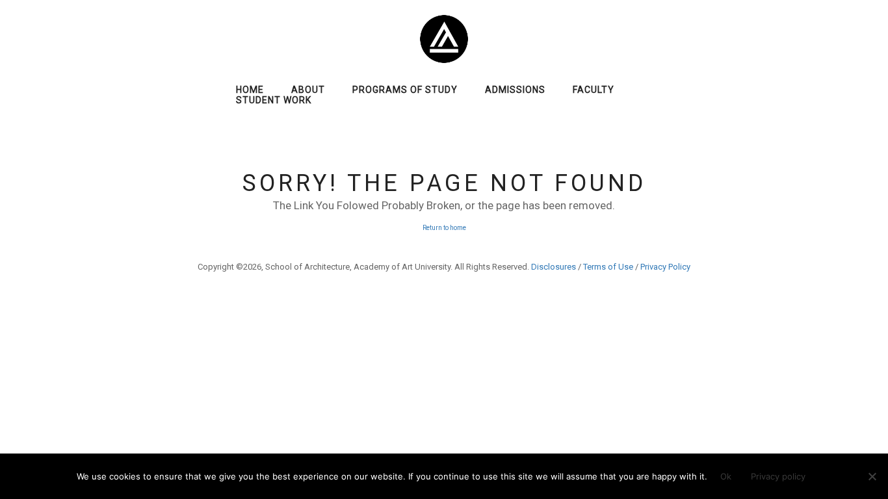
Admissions (515, 89)
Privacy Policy (665, 267)
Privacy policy (778, 476)
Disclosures (553, 267)
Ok (725, 476)
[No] (871, 476)
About (308, 89)
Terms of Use (608, 267)
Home (250, 89)
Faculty (593, 89)
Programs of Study (405, 89)
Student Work (273, 100)
